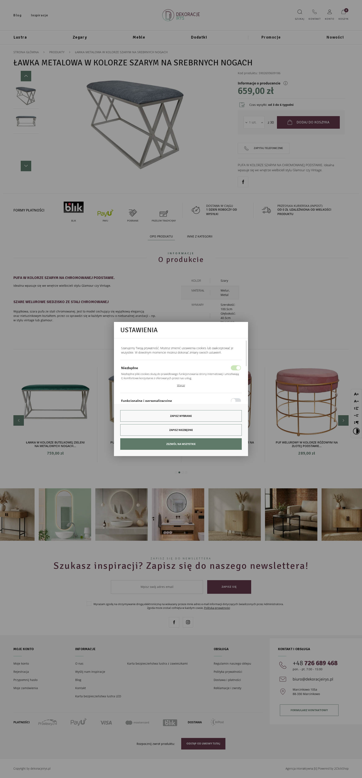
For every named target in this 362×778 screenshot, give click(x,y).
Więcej (181, 385)
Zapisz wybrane (181, 416)
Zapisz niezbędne (181, 430)
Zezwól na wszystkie (181, 444)
